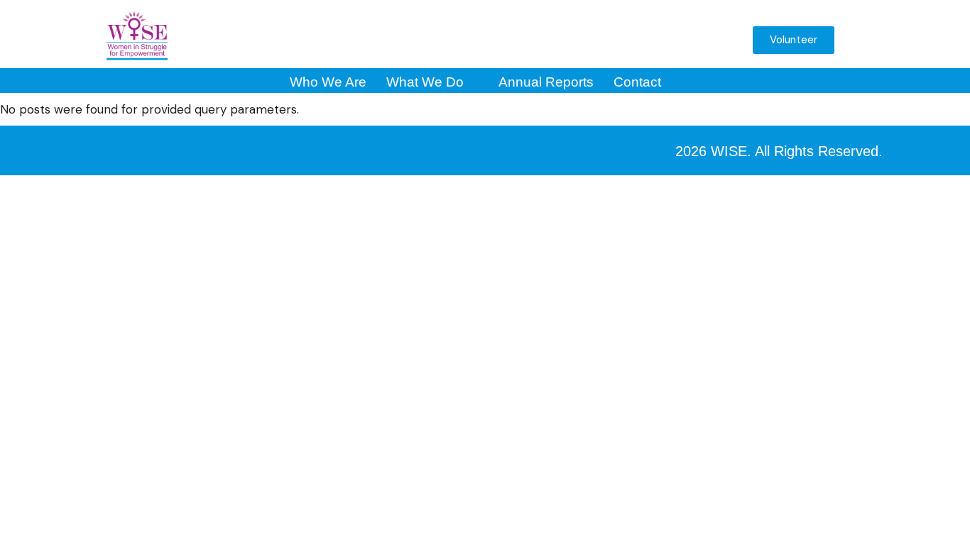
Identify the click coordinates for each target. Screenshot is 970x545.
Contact (637, 82)
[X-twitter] (564, 39)
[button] (719, 44)
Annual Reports (546, 82)
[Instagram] (528, 39)
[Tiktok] (673, 39)
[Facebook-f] (492, 39)
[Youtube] (600, 39)
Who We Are (328, 82)
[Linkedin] (637, 39)
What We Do (425, 82)
